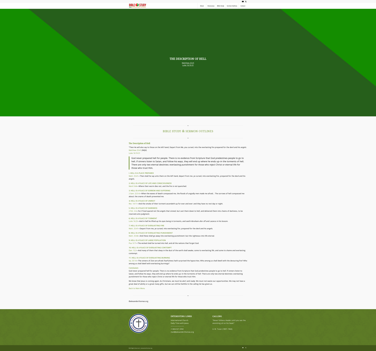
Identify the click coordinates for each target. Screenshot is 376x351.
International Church (179, 320)
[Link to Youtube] (242, 1)
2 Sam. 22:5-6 (134, 193)
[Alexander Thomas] (137, 6)
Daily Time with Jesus (180, 323)
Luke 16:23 (133, 221)
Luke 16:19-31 (188, 65)
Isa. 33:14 (132, 260)
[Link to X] (245, 1)
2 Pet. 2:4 (132, 211)
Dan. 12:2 (132, 250)
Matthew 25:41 (188, 63)
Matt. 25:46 (133, 236)
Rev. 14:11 (133, 203)
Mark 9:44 (133, 186)
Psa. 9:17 (132, 243)
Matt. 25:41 (133, 176)
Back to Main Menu (137, 288)
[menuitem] (201, 6)
